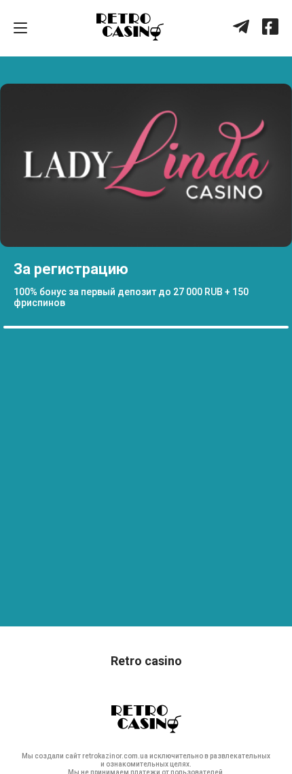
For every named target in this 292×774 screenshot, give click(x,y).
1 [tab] (10, 327)
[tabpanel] (146, 203)
